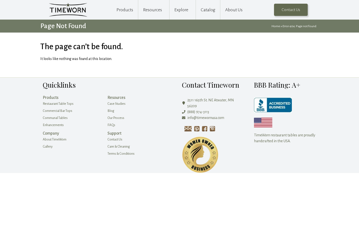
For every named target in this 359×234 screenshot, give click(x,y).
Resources (152, 9)
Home (276, 26)
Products (124, 9)
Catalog (208, 9)
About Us (234, 9)
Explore (181, 9)
